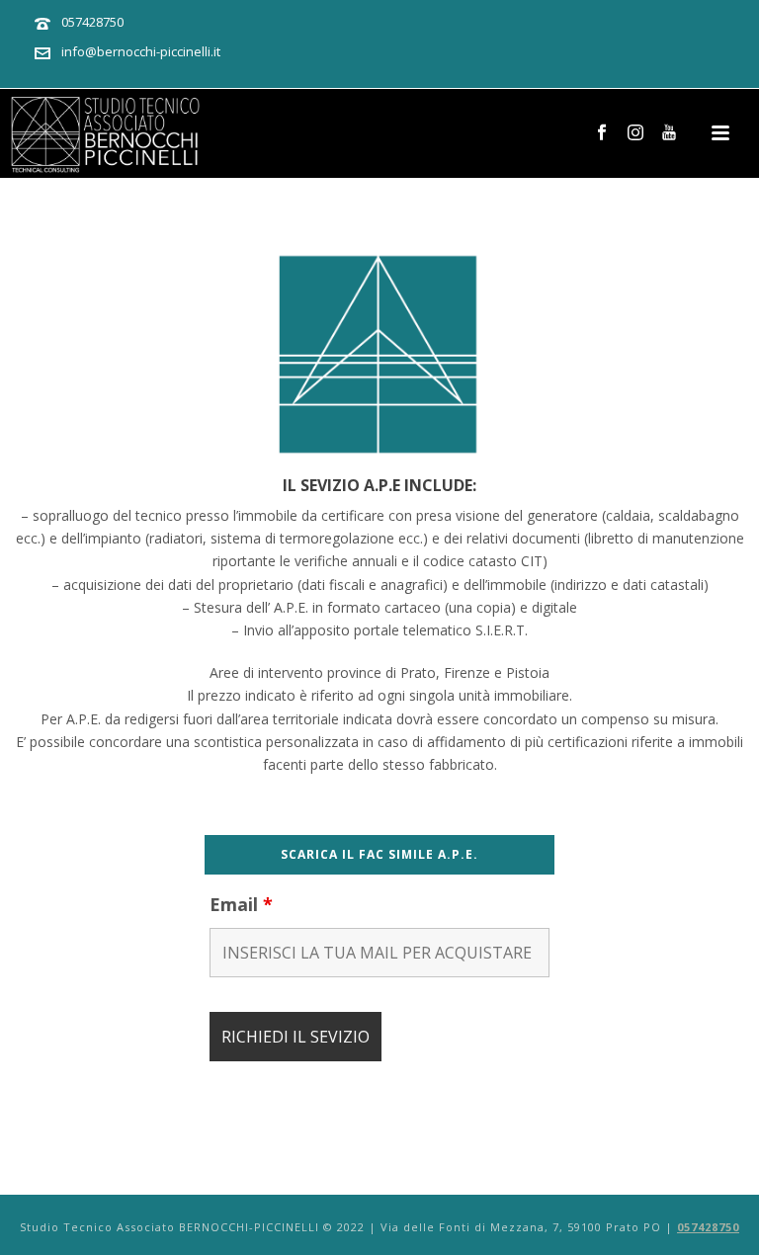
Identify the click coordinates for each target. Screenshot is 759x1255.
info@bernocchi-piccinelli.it (140, 51)
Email (241, 904)
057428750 (92, 22)
